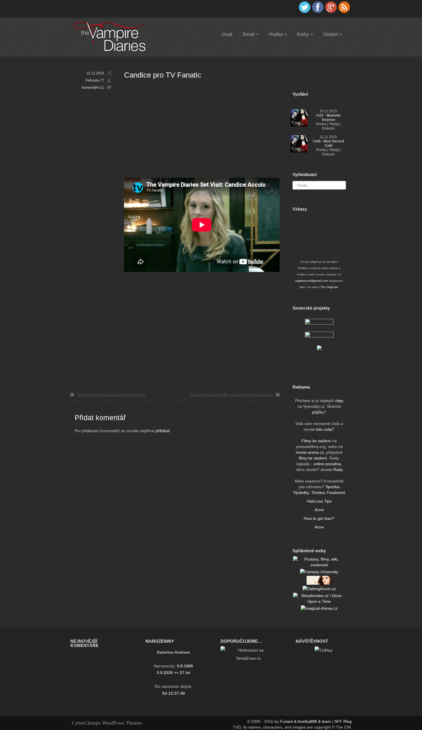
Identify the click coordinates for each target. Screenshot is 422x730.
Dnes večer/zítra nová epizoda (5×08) (112, 394)
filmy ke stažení (313, 458)
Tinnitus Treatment (328, 492)
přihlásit (163, 430)
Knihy (303, 34)
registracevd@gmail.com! (311, 280)
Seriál (249, 34)
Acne (319, 509)
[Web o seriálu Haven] (319, 347)
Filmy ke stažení (316, 441)
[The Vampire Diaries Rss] (344, 7)
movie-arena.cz (310, 452)
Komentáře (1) (93, 88)
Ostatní (331, 34)
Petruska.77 (95, 80)
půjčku (318, 412)
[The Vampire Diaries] (109, 36)
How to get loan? (319, 518)
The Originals (329, 287)
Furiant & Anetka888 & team (305, 721)
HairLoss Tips (319, 501)
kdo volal (324, 429)
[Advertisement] (202, 129)
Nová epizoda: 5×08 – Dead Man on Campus (231, 394)
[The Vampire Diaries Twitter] (304, 7)
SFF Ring (343, 721)
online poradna (327, 463)
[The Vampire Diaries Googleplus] (331, 7)
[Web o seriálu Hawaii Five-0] (319, 336)
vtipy (339, 400)
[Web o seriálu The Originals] (319, 323)
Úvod (226, 34)
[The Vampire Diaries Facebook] (318, 7)
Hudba (276, 34)
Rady (338, 469)
